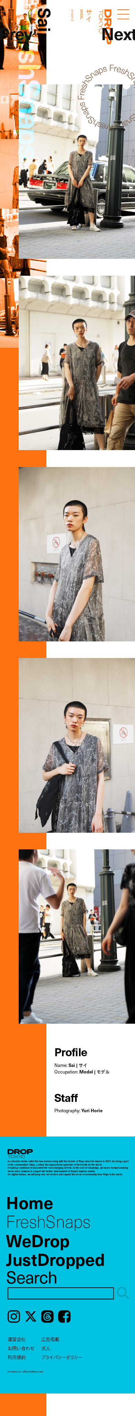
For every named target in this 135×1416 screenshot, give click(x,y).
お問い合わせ (21, 1348)
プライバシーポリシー (61, 1357)
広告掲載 (50, 1339)
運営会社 (17, 1339)
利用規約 (17, 1357)
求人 (45, 1348)
